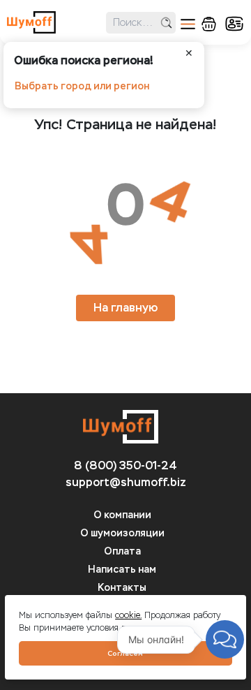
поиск (166, 22)
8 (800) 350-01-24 (125, 465)
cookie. (128, 615)
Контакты (122, 588)
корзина (209, 24)
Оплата (122, 551)
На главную (125, 307)
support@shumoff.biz (126, 482)
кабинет (234, 24)
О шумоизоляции (122, 533)
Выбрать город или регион (82, 86)
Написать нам (122, 569)
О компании (122, 515)
